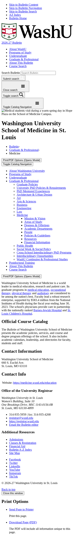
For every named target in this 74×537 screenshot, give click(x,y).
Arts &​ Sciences (26, 201)
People (28, 232)
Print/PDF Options (21, 160)
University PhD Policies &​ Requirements (41, 187)
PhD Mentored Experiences (33, 191)
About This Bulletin (21, 62)
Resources (30, 238)
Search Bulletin (11, 72)
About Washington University (27, 170)
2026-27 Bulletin (12, 42)
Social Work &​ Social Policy (34, 249)
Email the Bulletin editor (23, 424)
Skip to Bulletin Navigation (25, 8)
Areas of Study (33, 221)
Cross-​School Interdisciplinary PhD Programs (44, 252)
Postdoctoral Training (22, 262)
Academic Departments (38, 228)
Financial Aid (17, 446)
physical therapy (21, 293)
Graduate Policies (27, 184)
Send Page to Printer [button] (21, 509)
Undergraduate (18, 56)
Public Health (25, 245)
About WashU (17, 49)
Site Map (14, 453)
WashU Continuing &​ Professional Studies (42, 259)
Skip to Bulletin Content (23, 4)
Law (19, 211)
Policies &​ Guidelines (37, 235)
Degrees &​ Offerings (36, 225)
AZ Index (15, 14)
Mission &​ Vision (34, 218)
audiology (43, 293)
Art (19, 198)
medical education (38, 289)
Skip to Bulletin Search (23, 11)
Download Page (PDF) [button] (23, 522)
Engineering (24, 208)
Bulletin (14, 146)
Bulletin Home (18, 18)
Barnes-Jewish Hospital (47, 310)
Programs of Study (20, 52)
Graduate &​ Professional (24, 181)
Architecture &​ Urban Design (34, 194)
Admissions (16, 439)
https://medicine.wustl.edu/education (35, 382)
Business (22, 204)
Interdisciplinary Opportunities (35, 256)
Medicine (22, 215)
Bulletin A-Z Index (20, 449)
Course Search (18, 66)
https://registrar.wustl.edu (24, 421)
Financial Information (37, 242)
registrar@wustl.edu (21, 417)
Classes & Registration (22, 442)
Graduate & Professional (24, 59)
